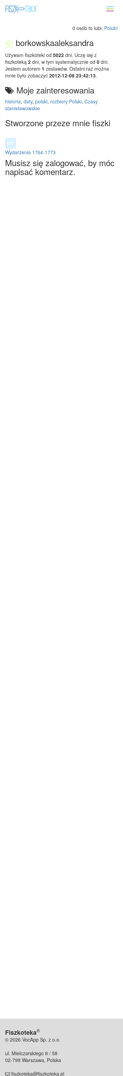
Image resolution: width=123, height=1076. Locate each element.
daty (28, 101)
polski (41, 101)
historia (13, 101)
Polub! (111, 28)
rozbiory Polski (66, 101)
